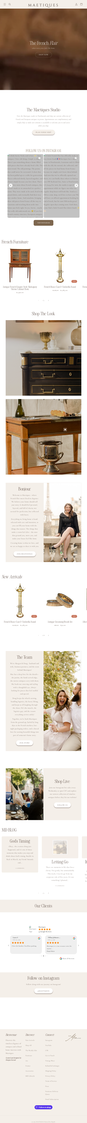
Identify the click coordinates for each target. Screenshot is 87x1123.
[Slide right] (48, 300)
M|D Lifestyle (30, 1076)
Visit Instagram (43, 223)
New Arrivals (30, 1040)
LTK (46, 1050)
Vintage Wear (50, 1061)
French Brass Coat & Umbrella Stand (60, 287)
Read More (16, 951)
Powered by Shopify (49, 1122)
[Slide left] (38, 300)
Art (26, 1061)
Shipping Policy (50, 1071)
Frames (27, 1066)
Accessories (29, 1071)
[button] (4, 4)
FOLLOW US (62, 805)
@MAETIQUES (43, 991)
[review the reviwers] (39, 939)
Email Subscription (52, 1099)
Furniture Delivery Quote (51, 1092)
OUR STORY (24, 743)
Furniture (28, 1056)
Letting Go (60, 862)
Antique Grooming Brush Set (60, 622)
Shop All (28, 1045)
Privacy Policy (50, 1076)
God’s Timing (20, 841)
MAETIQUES (40, 1122)
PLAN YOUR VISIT (43, 132)
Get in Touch (49, 1056)
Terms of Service (51, 1081)
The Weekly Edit (31, 1050)
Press (47, 1086)
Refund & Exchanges (52, 1066)
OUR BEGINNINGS (24, 554)
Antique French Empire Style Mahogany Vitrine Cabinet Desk (20, 288)
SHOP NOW (43, 55)
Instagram (48, 1040)
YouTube (48, 1045)
